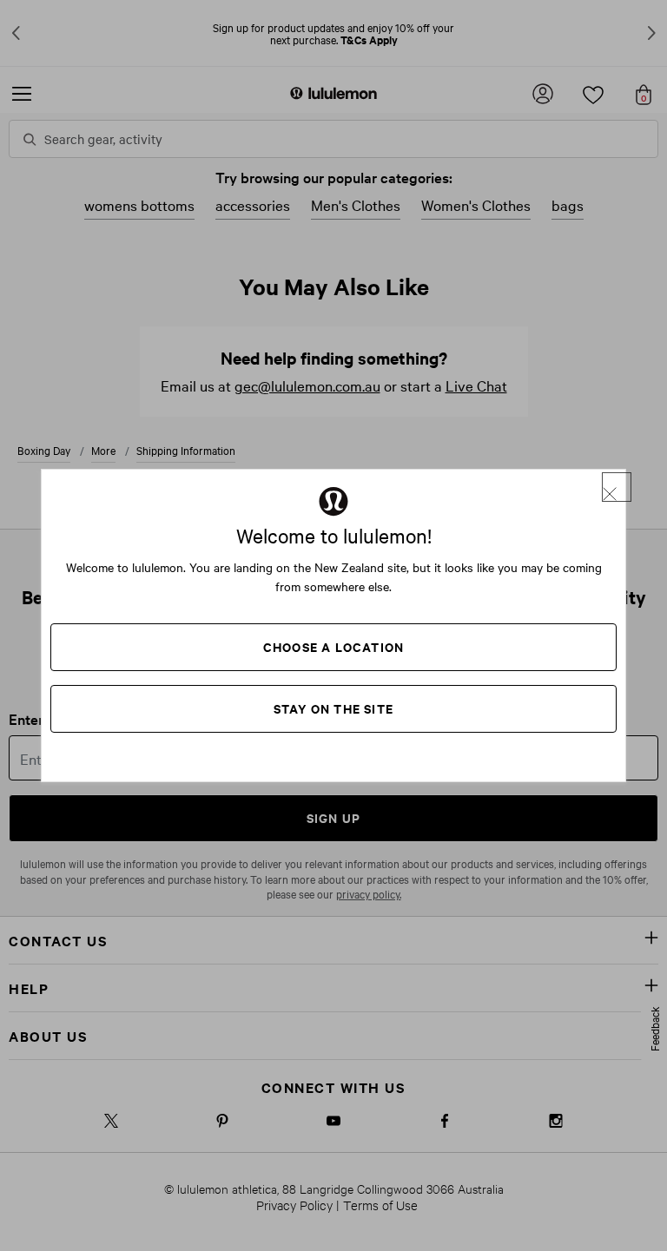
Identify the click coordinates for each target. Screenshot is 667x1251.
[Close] (617, 487)
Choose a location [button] (333, 646)
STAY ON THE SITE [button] (333, 708)
